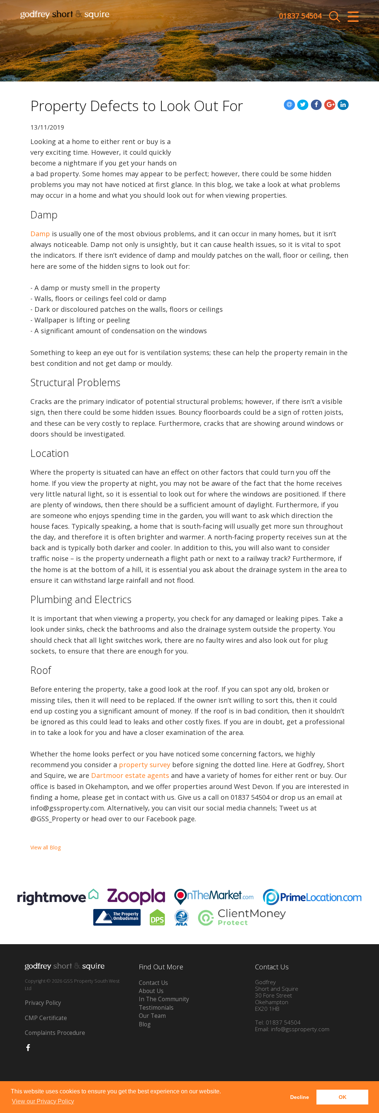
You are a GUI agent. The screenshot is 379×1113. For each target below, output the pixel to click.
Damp (40, 233)
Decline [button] (299, 1097)
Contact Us (153, 983)
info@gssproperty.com (300, 1029)
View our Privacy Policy (43, 1101)
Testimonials (156, 1008)
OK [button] (342, 1097)
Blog (145, 1024)
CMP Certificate (46, 1018)
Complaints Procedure (55, 1033)
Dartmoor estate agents (130, 775)
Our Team (152, 1016)
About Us (151, 991)
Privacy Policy (43, 1003)
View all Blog (45, 847)
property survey (144, 764)
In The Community (164, 999)
